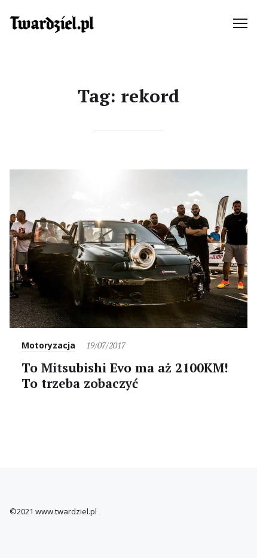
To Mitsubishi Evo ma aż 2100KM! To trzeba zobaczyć (125, 375)
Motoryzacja (48, 345)
